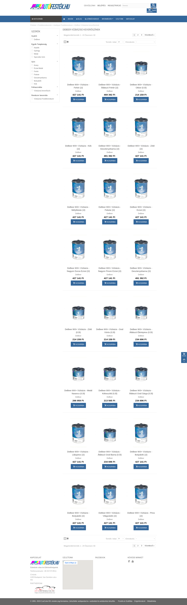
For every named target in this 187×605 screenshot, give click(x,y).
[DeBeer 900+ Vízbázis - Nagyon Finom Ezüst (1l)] (109, 249)
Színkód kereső (93, 19)
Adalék (36, 48)
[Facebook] (129, 561)
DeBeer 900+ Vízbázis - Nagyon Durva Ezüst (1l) (78, 269)
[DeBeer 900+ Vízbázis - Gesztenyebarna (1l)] (109, 127)
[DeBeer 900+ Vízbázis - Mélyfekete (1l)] (78, 188)
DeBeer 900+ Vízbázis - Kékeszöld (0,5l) (110, 392)
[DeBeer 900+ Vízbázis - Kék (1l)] (78, 127)
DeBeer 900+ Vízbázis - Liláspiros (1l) (78, 453)
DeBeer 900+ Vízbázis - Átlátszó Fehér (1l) (110, 86)
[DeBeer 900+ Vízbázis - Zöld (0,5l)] (78, 310)
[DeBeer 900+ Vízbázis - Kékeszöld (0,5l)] (109, 371)
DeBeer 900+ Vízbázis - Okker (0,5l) (141, 86)
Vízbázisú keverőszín (42, 91)
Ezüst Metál (38, 68)
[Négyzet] (65, 42)
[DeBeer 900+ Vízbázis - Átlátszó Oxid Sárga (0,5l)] (141, 371)
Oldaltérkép (151, 601)
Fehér (36, 71)
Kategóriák (38, 19)
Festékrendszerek (45, 25)
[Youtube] (132, 561)
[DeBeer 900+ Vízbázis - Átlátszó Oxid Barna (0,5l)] (109, 433)
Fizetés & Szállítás (125, 601)
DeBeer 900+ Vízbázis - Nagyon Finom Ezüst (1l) (109, 269)
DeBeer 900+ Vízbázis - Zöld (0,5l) (78, 330)
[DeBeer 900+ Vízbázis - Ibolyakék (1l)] (141, 433)
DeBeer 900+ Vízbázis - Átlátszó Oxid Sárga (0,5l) (141, 392)
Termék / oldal (111, 42)
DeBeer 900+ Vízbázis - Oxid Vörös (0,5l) (109, 330)
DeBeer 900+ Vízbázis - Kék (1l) (78, 147)
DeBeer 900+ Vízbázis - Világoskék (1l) (110, 514)
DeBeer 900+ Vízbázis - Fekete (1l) (110, 208)
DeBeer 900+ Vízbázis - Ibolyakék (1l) (141, 453)
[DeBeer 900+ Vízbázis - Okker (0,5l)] (141, 66)
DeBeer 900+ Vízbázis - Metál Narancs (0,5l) (78, 392)
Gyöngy (37, 51)
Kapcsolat (130, 19)
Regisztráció (114, 5)
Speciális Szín (39, 57)
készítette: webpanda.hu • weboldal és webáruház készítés (92, 601)
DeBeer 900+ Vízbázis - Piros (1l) (141, 514)
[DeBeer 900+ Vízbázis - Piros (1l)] (141, 494)
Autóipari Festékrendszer (63, 25)
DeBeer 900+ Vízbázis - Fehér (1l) (78, 86)
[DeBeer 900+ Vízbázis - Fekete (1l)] (109, 188)
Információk (107, 19)
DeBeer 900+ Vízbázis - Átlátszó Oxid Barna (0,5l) (110, 453)
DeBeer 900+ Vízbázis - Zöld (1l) (141, 147)
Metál (36, 54)
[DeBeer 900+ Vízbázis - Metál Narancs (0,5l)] (78, 371)
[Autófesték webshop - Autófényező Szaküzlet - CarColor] (50, 6)
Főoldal (33, 25)
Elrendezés (130, 42)
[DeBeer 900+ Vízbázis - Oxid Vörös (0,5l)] (109, 310)
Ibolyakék (37, 81)
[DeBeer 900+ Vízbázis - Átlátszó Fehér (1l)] (109, 66)
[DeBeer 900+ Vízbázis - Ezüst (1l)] (141, 188)
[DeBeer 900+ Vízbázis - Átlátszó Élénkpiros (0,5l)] (141, 310)
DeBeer (37, 39)
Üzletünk (119, 19)
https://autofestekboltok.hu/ (45, 593)
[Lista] (67, 42)
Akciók (70, 19)
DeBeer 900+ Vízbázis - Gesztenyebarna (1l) (110, 147)
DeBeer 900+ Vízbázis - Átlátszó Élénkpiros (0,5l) (141, 330)
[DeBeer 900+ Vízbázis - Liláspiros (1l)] (78, 433)
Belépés (102, 5)
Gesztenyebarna (40, 78)
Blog (80, 19)
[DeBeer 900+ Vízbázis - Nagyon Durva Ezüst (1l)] (78, 249)
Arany (36, 65)
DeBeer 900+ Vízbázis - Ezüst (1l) (141, 208)
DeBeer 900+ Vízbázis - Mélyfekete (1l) (78, 208)
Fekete (36, 74)
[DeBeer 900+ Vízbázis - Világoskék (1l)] (109, 494)
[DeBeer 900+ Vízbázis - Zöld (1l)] (141, 127)
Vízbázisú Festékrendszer (44, 99)
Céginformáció (139, 601)
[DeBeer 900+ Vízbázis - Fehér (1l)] (78, 66)
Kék (35, 84)
